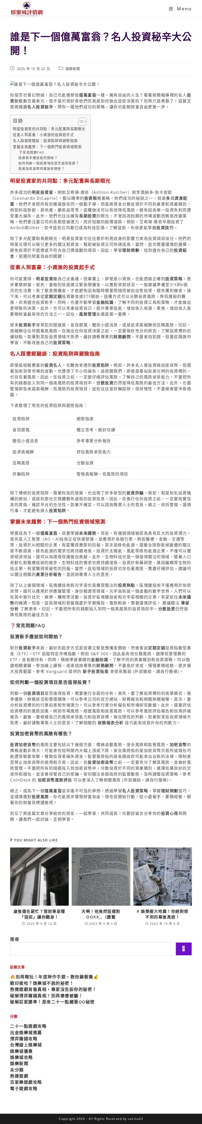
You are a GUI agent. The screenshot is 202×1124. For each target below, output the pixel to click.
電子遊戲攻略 (23, 1088)
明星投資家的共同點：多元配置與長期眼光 (49, 128)
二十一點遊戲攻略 (28, 1026)
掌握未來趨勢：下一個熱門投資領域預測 (47, 146)
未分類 (17, 1070)
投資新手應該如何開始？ (38, 157)
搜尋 (14, 939)
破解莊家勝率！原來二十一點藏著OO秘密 (52, 1002)
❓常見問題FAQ (31, 152)
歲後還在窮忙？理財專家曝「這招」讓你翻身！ (39, 914)
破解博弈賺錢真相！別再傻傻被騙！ (46, 996)
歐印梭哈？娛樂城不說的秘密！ (42, 983)
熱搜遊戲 (19, 1076)
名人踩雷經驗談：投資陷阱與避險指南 (45, 140)
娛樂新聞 (73, 68)
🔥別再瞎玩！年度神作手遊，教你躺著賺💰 (54, 977)
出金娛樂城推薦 (26, 1032)
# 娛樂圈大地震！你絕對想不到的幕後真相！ (162, 914)
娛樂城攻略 (21, 1057)
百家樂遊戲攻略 (26, 1082)
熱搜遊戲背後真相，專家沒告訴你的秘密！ (53, 989)
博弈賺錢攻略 (23, 1038)
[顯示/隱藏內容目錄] (79, 121)
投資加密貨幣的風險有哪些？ (41, 168)
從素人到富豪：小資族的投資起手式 (43, 134)
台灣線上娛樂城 (26, 1045)
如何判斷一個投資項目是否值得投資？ (48, 163)
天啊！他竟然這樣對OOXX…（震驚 (101, 914)
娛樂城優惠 (21, 1051)
